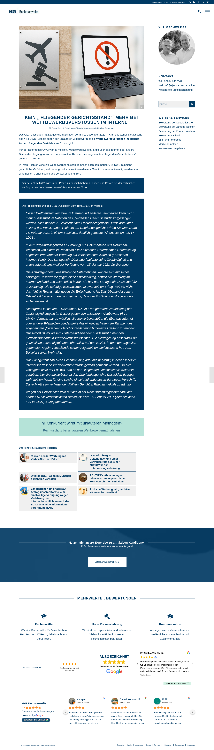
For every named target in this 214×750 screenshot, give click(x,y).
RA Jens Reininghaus (106, 128)
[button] (193, 664)
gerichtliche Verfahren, (32, 169)
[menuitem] (199, 11)
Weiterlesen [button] (145, 675)
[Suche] (199, 11)
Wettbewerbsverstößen (110, 138)
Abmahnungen (70, 128)
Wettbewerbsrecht (90, 128)
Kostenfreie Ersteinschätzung (176, 89)
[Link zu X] (207, 2)
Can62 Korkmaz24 (128, 699)
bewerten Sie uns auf (34, 719)
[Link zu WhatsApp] (190, 2)
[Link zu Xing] (194, 2)
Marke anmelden (168, 144)
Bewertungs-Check (170, 135)
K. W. (163, 699)
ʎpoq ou (80, 699)
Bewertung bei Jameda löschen (177, 126)
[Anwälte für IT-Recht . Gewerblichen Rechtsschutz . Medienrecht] (28, 11)
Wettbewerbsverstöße (81, 149)
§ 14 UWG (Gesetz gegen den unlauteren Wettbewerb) (56, 138)
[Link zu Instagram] (203, 2)
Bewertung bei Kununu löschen (177, 131)
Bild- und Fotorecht (170, 139)
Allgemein (79, 128)
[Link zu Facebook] (199, 2)
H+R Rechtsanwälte (34, 703)
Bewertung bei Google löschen (176, 122)
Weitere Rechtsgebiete (172, 148)
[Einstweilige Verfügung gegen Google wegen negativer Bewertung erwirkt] (2, 375)
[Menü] (206, 11)
